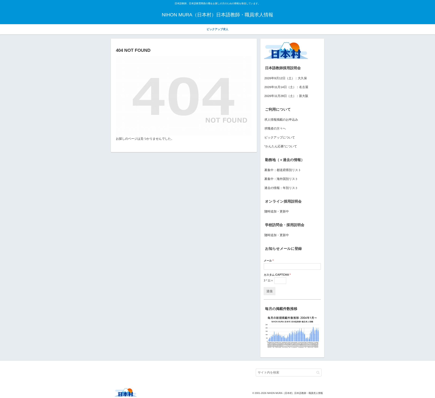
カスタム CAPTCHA (277, 274)
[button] (318, 372)
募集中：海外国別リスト (281, 179)
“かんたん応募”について (280, 146)
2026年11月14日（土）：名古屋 (286, 87)
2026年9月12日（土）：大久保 (285, 78)
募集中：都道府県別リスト (282, 170)
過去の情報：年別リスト (281, 188)
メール (269, 260)
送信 (269, 291)
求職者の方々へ (275, 128)
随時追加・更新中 (276, 211)
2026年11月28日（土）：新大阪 (286, 96)
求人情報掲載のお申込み (281, 119)
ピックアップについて (279, 137)
